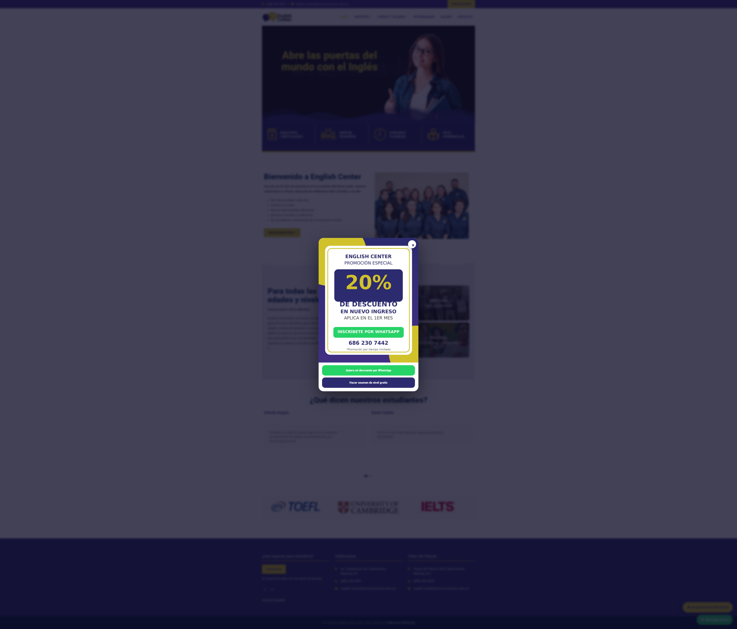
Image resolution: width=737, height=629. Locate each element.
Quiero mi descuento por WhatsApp (368, 370)
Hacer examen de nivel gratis (368, 382)
